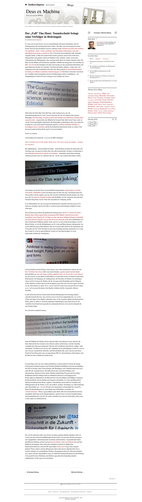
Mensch (80, 274)
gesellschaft (98, 100)
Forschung (107, 98)
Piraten (112, 106)
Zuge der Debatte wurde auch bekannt (61, 442)
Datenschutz (110, 96)
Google (104, 100)
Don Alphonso (38, 40)
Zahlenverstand (92, 113)
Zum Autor (91, 39)
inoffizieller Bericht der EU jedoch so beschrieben (42, 153)
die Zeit (31, 65)
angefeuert (63, 272)
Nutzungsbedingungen (65, 491)
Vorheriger (97, 33)
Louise (76, 274)
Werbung (101, 111)
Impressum (89, 491)
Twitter (96, 111)
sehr (41, 274)
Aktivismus (90, 93)
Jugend (90, 102)
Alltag (104, 93)
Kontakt (50, 491)
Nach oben (111, 478)
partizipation (107, 106)
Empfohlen (98, 58)
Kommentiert (105, 58)
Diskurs (90, 98)
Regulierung (103, 109)
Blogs (70, 5)
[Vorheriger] (113, 119)
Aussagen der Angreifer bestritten (41, 197)
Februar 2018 (93, 124)
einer (38, 274)
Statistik (90, 111)
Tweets (68, 274)
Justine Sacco (61, 446)
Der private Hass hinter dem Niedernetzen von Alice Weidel (103, 81)
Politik (90, 108)
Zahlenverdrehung (108, 111)
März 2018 (93, 126)
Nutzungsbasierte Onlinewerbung (78, 491)
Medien (100, 104)
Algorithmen (97, 93)
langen (45, 274)
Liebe (95, 104)
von (64, 274)
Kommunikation (106, 102)
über (71, 274)
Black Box (103, 96)
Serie (61, 274)
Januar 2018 (93, 122)
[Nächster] (116, 119)
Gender (113, 98)
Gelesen (91, 58)
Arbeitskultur (91, 95)
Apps (108, 93)
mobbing (50, 274)
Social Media (111, 109)
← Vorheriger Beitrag (32, 472)
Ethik (95, 98)
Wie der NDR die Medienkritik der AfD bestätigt (100, 71)
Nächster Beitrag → (77, 472)
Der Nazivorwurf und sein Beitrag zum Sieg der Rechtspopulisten (102, 76)
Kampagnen (96, 102)
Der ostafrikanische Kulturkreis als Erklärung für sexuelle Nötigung (102, 67)
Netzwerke (91, 106)
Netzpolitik (110, 104)
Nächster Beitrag (106, 33)
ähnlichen (56, 274)
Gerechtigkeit (91, 100)
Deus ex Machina (43, 11)
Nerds (104, 104)
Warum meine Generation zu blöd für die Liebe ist (102, 62)
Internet (110, 100)
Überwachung (107, 113)
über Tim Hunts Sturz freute (33, 272)
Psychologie (96, 108)
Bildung (97, 95)
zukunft (100, 113)
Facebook (100, 98)
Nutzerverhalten (99, 106)
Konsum (90, 104)
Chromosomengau (31, 392)
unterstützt (72, 272)
